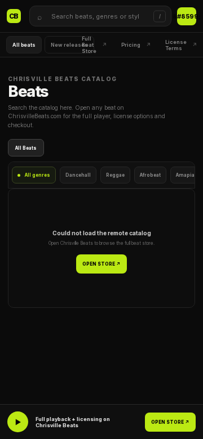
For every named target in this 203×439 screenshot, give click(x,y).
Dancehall (78, 175)
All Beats (26, 148)
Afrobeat (150, 175)
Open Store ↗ (186, 16)
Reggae (115, 175)
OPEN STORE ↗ (101, 264)
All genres (37, 175)
